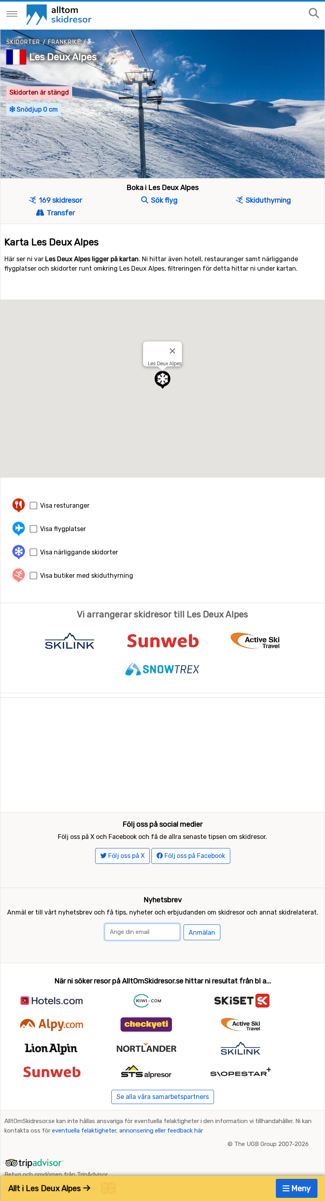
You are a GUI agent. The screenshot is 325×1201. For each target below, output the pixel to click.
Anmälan (202, 932)
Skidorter (23, 42)
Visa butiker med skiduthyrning (86, 575)
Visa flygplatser (63, 529)
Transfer (60, 213)
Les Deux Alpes (63, 57)
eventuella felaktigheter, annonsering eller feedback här (127, 1130)
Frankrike (64, 42)
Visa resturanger (65, 505)
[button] (162, 380)
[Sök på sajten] (313, 13)
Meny (300, 1188)
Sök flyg (163, 200)
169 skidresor (59, 200)
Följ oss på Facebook (194, 855)
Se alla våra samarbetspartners (163, 1096)
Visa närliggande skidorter (79, 552)
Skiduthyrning (267, 200)
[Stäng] (172, 351)
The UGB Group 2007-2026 (271, 1144)
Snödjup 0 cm (36, 109)
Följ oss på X (126, 855)
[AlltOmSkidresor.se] (60, 14)
